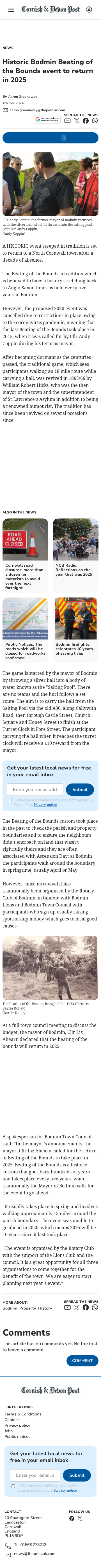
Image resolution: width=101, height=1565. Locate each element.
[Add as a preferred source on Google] (47, 119)
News (8, 48)
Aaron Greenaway (22, 96)
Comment (82, 1360)
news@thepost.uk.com (35, 1554)
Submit (80, 790)
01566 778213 (33, 1545)
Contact (11, 1419)
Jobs (8, 1431)
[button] (11, 10)
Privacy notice (45, 805)
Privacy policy (17, 1425)
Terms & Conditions (22, 1414)
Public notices (17, 1436)
